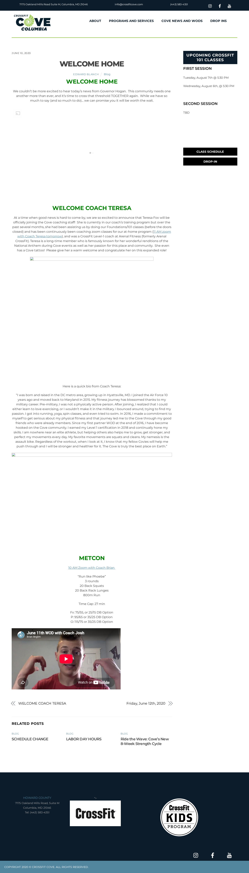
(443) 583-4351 (179, 4)
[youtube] (229, 5)
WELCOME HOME (92, 63)
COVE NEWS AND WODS (182, 21)
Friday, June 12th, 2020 (145, 703)
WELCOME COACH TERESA (42, 703)
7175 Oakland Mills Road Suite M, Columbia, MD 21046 (53, 4)
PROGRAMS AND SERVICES (131, 21)
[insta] (210, 5)
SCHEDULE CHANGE (30, 739)
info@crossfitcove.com (129, 4)
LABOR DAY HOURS (83, 739)
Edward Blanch (86, 74)
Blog (107, 74)
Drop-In (210, 161)
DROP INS (218, 21)
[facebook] (220, 5)
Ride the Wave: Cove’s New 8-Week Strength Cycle (145, 741)
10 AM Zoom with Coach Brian (91, 568)
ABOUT (95, 21)
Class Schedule (210, 151)
